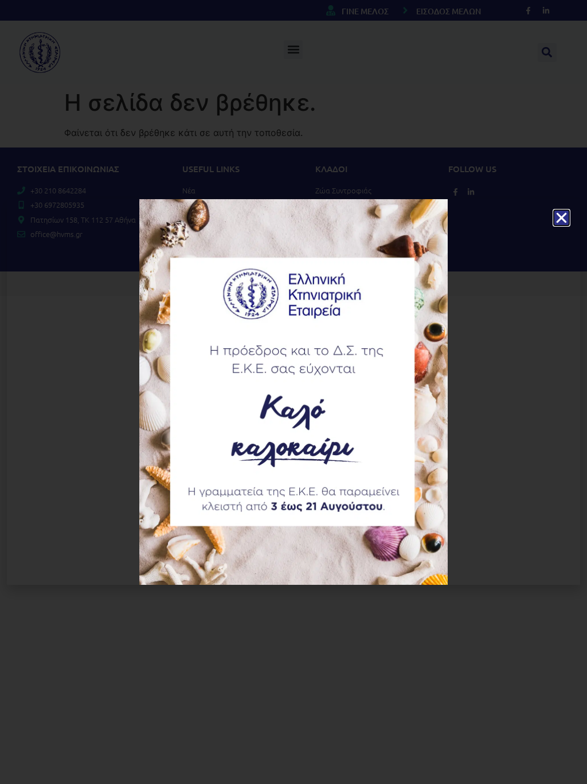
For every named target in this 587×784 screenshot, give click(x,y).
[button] (561, 218)
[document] (293, 392)
